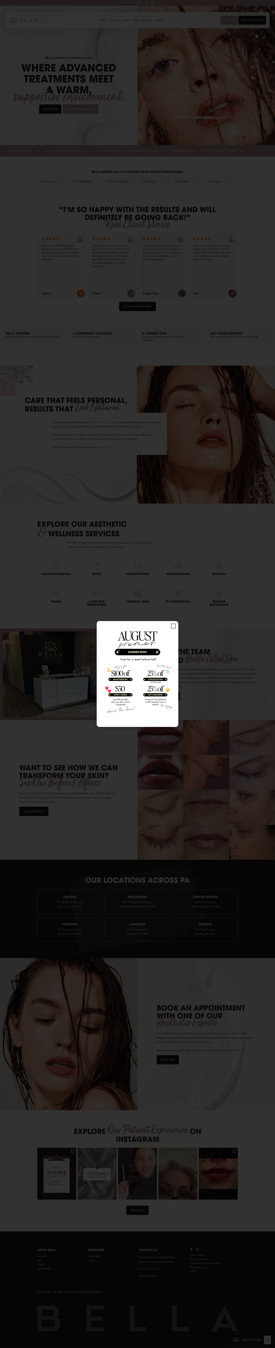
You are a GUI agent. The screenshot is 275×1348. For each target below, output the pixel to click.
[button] (173, 626)
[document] (137, 674)
